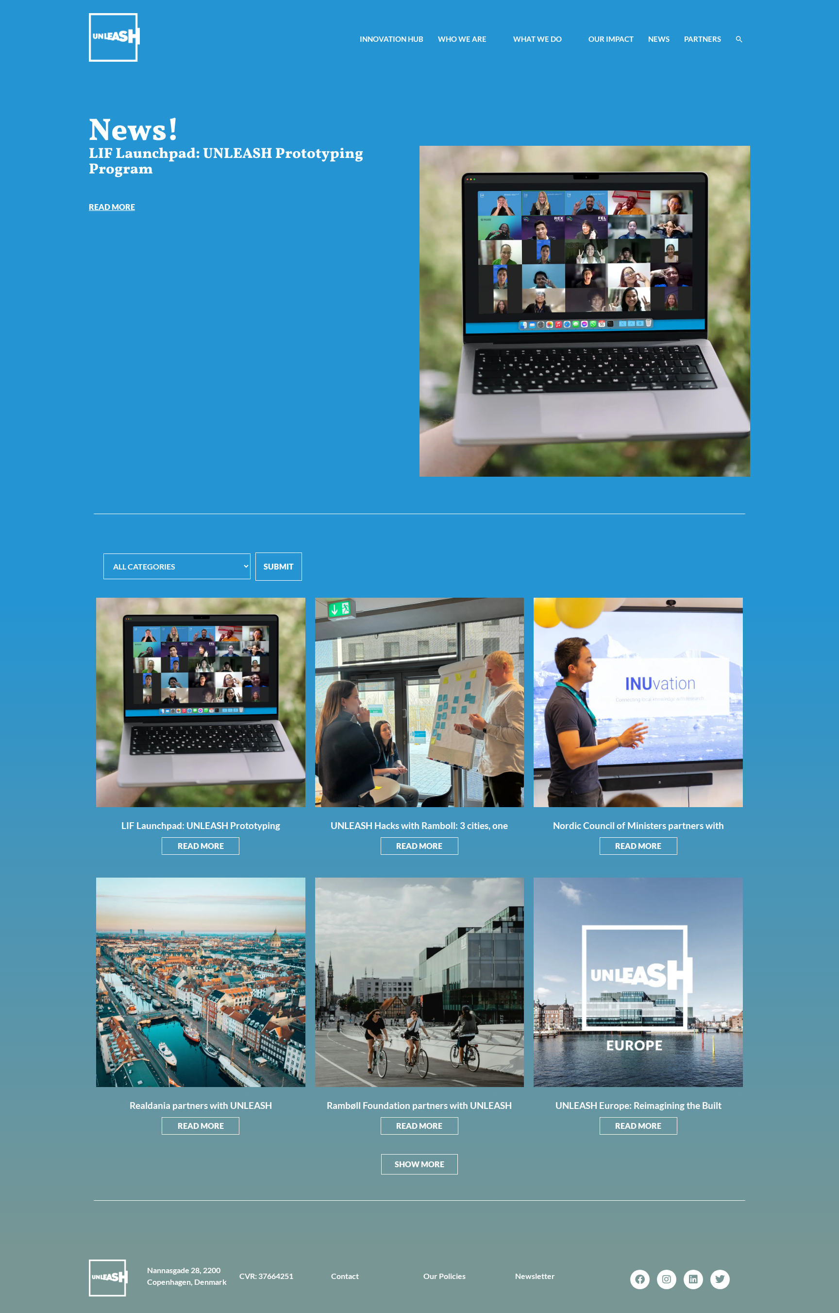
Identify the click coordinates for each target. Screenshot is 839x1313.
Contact (345, 1275)
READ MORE (112, 206)
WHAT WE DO (537, 39)
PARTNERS (702, 39)
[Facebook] (640, 1280)
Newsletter (535, 1275)
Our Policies (444, 1275)
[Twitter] (720, 1280)
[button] (739, 38)
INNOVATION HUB (391, 39)
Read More (201, 845)
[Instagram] (666, 1280)
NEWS (659, 39)
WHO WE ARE (462, 39)
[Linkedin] (693, 1280)
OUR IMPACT (611, 39)
